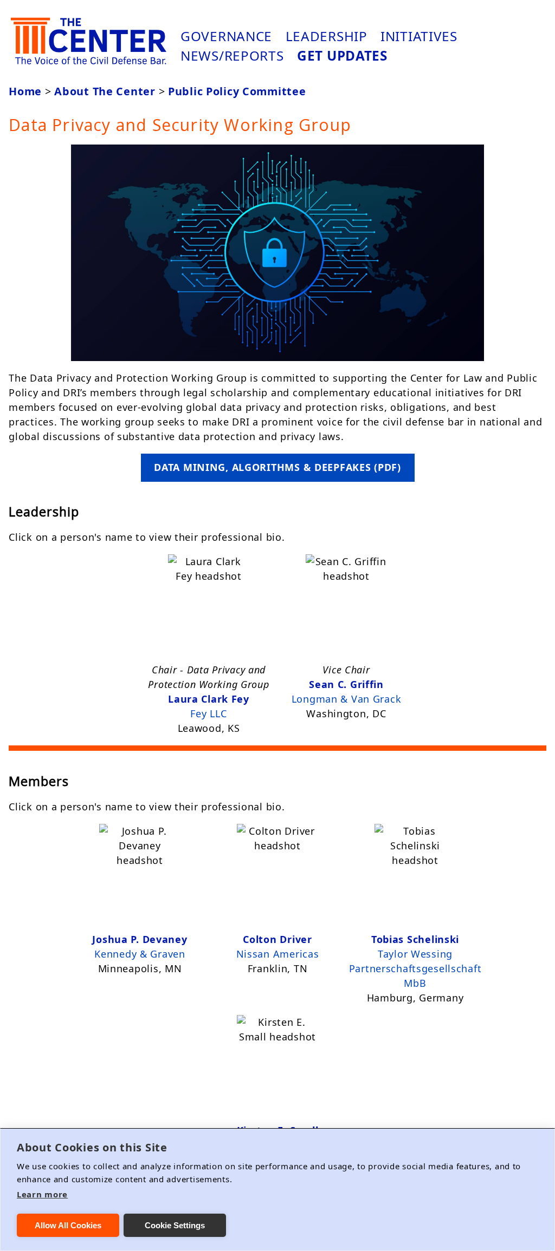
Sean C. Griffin (346, 684)
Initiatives (418, 36)
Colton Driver (277, 939)
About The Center (105, 91)
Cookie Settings (175, 1225)
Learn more (42, 1194)
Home (25, 91)
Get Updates (342, 55)
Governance (226, 36)
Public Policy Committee (237, 91)
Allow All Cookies (68, 1225)
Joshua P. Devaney (139, 939)
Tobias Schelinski (415, 939)
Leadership (326, 36)
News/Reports (232, 55)
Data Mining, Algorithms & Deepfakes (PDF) (277, 467)
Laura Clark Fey (208, 698)
